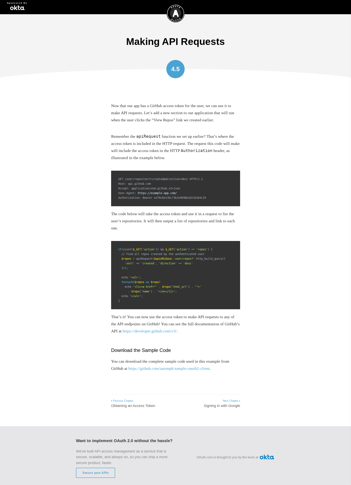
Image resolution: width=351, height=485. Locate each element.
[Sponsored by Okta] (17, 7)
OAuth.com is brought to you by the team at (227, 457)
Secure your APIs (95, 472)
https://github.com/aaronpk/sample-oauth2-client (169, 368)
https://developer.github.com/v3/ (150, 331)
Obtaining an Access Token (133, 403)
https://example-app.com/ (157, 193)
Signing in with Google (222, 403)
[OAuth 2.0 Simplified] (175, 14)
